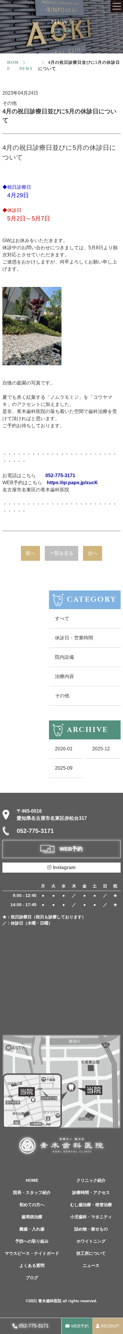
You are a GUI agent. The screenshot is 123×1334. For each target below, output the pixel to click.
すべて (62, 618)
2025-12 (101, 748)
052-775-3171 (34, 1325)
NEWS (26, 68)
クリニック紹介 (91, 1180)
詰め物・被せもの (91, 1229)
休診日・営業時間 (74, 637)
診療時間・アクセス (91, 1192)
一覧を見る (61, 553)
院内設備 (64, 657)
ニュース (91, 1265)
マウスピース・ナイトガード (32, 1253)
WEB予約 (80, 1326)
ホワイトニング (91, 1241)
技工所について (91, 1253)
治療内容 (64, 676)
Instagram (64, 867)
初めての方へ (31, 1204)
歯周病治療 (31, 1216)
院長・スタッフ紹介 (32, 1192)
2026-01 (64, 748)
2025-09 (64, 768)
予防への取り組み (32, 1241)
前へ (30, 553)
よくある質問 (31, 1265)
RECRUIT (110, 1326)
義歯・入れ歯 (31, 1229)
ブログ (32, 1277)
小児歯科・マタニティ (91, 1216)
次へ (92, 553)
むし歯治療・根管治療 (91, 1204)
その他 (62, 695)
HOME (32, 1180)
